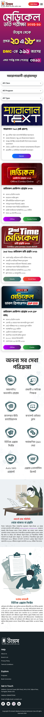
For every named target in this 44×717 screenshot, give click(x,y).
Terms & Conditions (7, 664)
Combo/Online (32, 219)
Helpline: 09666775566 (8, 695)
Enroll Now (32, 279)
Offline (12, 219)
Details (21, 156)
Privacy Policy (5, 661)
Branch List (4, 657)
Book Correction (6, 679)
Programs (4, 675)
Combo (32, 347)
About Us (4, 654)
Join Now (33, 4)
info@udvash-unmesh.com (13, 699)
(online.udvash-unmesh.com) (28, 528)
